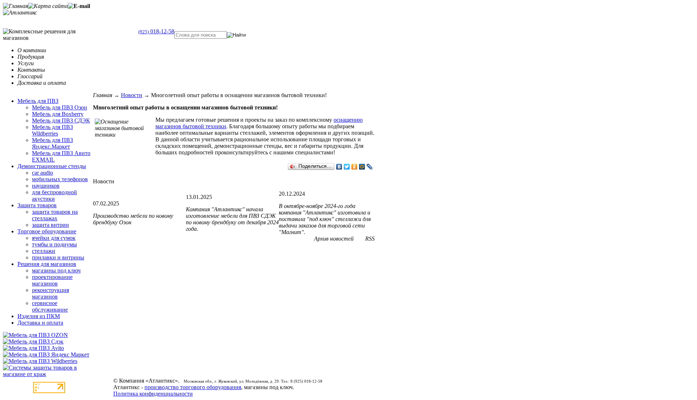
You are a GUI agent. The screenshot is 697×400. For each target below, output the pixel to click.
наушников (46, 186)
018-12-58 (156, 31)
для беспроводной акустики (54, 195)
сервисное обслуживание (50, 306)
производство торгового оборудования (192, 387)
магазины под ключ (56, 270)
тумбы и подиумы (54, 244)
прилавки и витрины (58, 257)
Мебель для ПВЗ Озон (59, 107)
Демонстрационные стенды (51, 166)
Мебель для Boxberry (57, 114)
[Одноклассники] (354, 166)
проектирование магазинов (52, 280)
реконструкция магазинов (50, 293)
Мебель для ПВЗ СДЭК (61, 120)
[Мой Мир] (362, 166)
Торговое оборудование (46, 231)
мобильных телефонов (60, 179)
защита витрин (50, 225)
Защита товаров (37, 205)
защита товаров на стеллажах (55, 215)
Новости (131, 95)
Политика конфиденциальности (153, 394)
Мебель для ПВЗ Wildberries (52, 130)
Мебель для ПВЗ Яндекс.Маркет (52, 143)
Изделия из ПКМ (38, 316)
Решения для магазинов (46, 264)
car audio (42, 173)
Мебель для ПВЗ (37, 101)
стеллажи (43, 251)
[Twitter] (347, 166)
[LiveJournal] (370, 166)
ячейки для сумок (54, 238)
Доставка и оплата (40, 323)
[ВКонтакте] (339, 166)
